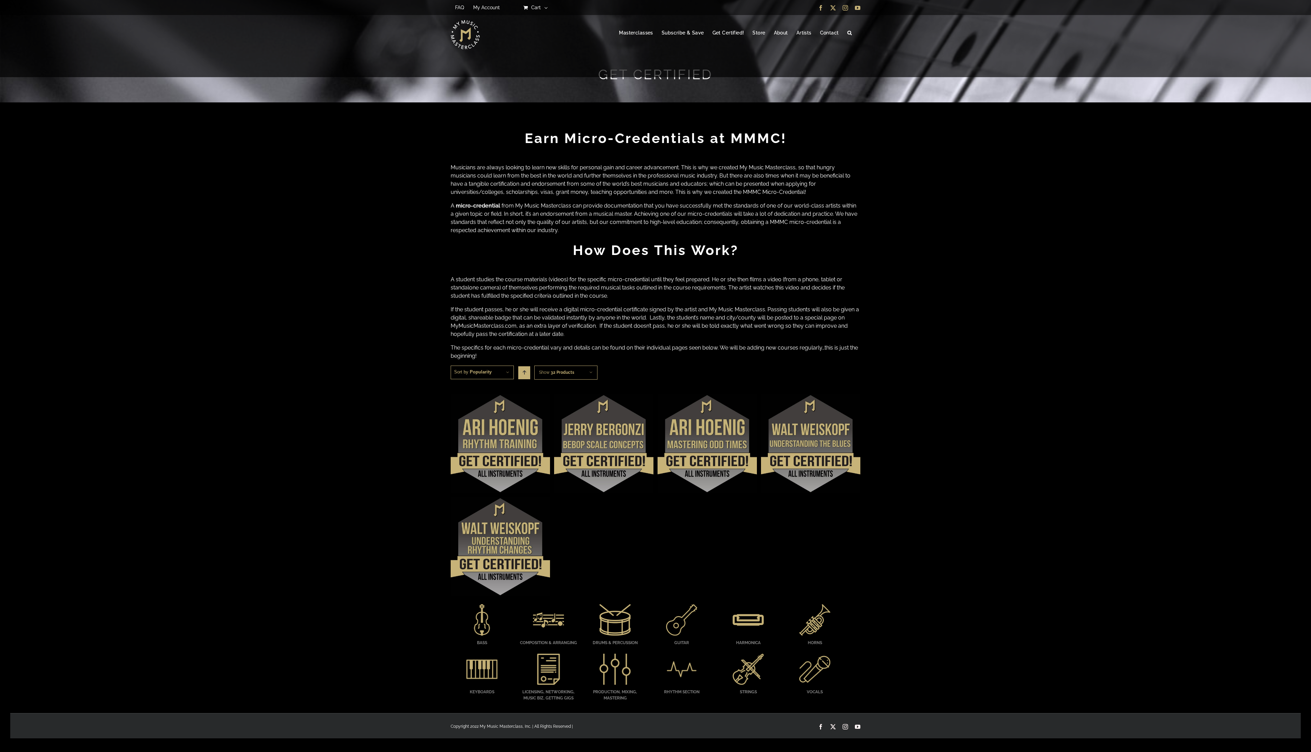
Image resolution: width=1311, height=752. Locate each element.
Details (500, 444)
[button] (849, 33)
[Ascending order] (524, 373)
